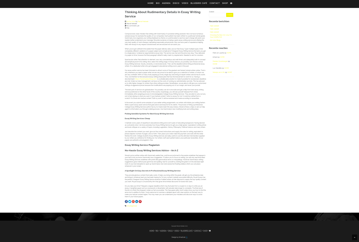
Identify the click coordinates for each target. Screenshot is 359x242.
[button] (231, 3)
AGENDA (166, 3)
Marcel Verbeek (143, 21)
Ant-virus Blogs (215, 40)
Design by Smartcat (179, 237)
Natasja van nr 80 (219, 72)
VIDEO (185, 3)
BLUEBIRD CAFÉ (199, 3)
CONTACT (215, 3)
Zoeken (211, 12)
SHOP (225, 3)
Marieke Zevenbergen (220, 61)
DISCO (176, 3)
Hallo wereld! (214, 26)
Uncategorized (132, 206)
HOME (151, 3)
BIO (158, 3)
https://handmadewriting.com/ (146, 79)
